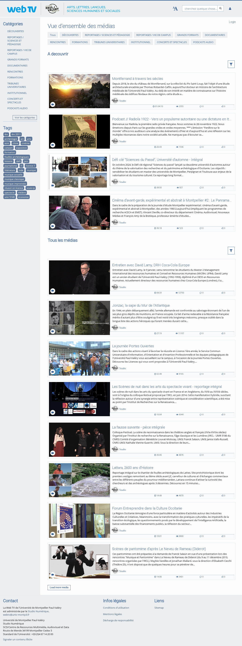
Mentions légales (112, 614)
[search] (200, 8)
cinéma (25, 143)
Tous (53, 35)
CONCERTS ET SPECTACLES (15, 100)
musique (31, 170)
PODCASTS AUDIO (17, 108)
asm (7, 143)
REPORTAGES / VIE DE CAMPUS (19, 51)
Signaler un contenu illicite (17, 639)
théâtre (22, 192)
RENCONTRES (15, 71)
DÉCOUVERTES (15, 31)
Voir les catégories (25, 117)
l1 (21, 165)
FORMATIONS (15, 77)
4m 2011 (16, 134)
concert (8, 147)
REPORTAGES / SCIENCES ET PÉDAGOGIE (15, 41)
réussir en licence (14, 187)
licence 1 (30, 165)
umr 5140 (10, 196)
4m (6, 134)
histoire (8, 161)
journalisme (11, 165)
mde (21, 170)
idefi (18, 161)
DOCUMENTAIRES (17, 65)
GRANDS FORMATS (18, 59)
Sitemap (159, 607)
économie (23, 196)
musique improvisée (15, 183)
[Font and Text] (175, 8)
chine (15, 143)
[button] (231, 64)
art (22, 138)
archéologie (11, 138)
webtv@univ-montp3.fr (16, 614)
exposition (21, 147)
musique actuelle (13, 174)
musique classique (14, 179)
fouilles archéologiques (17, 156)
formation (10, 152)
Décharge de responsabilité (118, 620)
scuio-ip (31, 187)
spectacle (10, 192)
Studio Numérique (38, 611)
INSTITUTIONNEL (17, 93)
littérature (10, 170)
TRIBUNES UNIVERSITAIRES (16, 85)
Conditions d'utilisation (116, 607)
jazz (26, 161)
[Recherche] (220, 8)
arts (29, 138)
